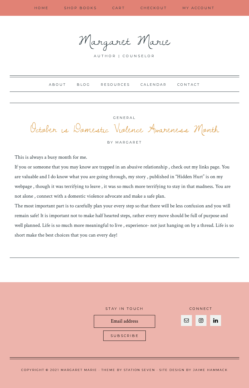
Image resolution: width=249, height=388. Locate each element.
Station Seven (139, 370)
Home (41, 8)
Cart (118, 8)
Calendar (154, 84)
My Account (198, 8)
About (57, 84)
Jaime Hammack (210, 370)
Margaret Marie (124, 40)
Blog (83, 84)
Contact (188, 84)
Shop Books (80, 8)
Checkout (154, 8)
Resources (115, 84)
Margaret (128, 142)
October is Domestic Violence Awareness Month (124, 129)
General (124, 118)
